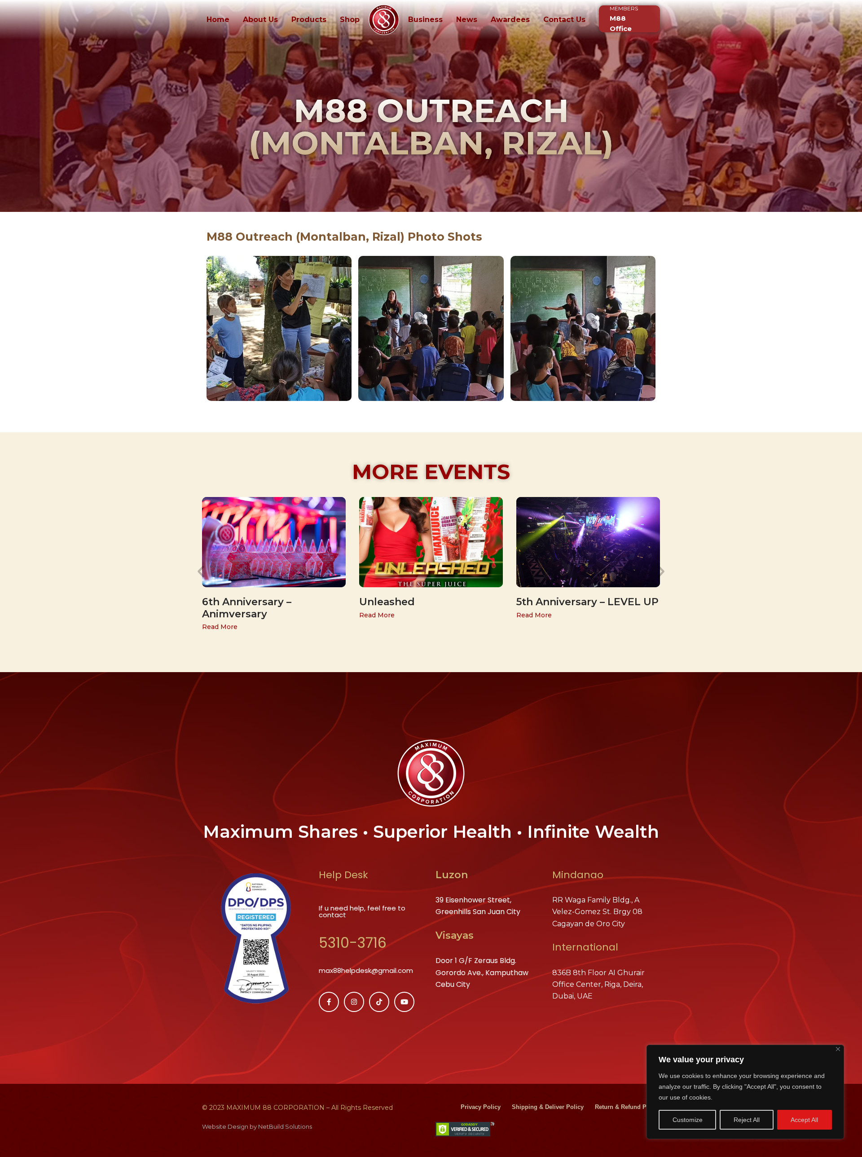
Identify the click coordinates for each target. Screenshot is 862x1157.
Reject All (747, 1119)
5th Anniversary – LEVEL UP (587, 602)
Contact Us (564, 19)
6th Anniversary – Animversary (246, 608)
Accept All (804, 1119)
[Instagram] (354, 1002)
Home (218, 19)
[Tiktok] (379, 1002)
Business (425, 19)
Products (308, 19)
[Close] (838, 1049)
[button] (201, 571)
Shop (350, 19)
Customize (688, 1119)
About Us (260, 19)
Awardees (510, 19)
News (466, 19)
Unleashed (387, 602)
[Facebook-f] (329, 1002)
